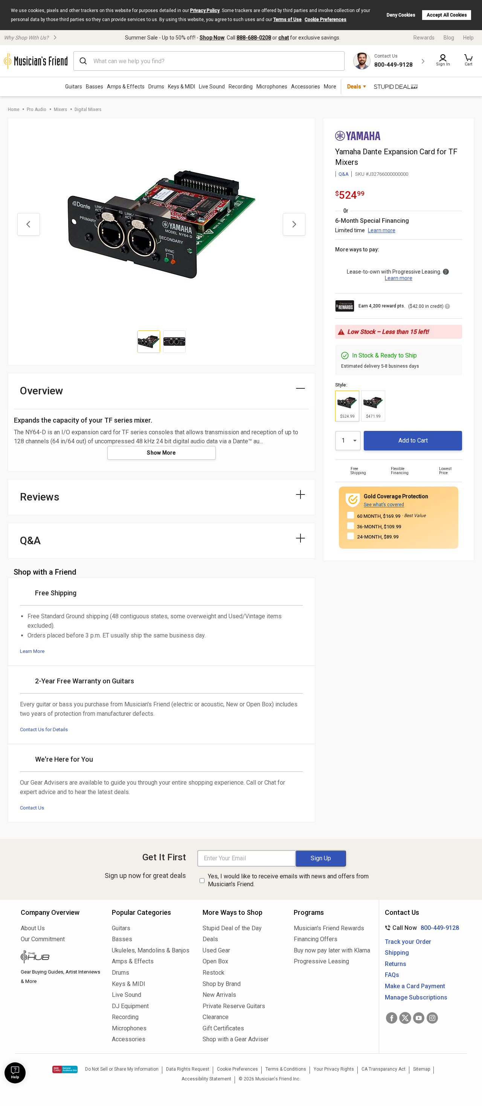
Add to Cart (413, 440)
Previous (28, 224)
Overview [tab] (41, 391)
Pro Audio (36, 109)
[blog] (61, 957)
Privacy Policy (205, 10)
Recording (241, 87)
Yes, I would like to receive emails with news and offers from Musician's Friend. (288, 880)
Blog (449, 38)
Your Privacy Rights (334, 1069)
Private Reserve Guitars (234, 1006)
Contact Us (32, 808)
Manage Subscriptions (416, 997)
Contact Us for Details (44, 729)
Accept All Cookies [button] (447, 15)
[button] (468, 61)
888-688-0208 (253, 38)
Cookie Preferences (325, 19)
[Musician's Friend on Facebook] (391, 1018)
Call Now (420, 927)
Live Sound (212, 87)
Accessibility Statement (206, 1079)
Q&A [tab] (30, 540)
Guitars (73, 87)
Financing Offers (315, 939)
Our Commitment (43, 939)
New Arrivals (219, 994)
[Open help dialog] (15, 1072)
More (330, 87)
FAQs (392, 974)
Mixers (60, 109)
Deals (210, 939)
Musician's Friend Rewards (329, 928)
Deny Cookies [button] (401, 15)
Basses (94, 87)
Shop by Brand (222, 983)
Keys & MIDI (181, 87)
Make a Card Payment (415, 986)
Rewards (424, 38)
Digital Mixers (88, 109)
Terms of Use (287, 19)
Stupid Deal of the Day (232, 928)
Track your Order (408, 941)
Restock (213, 972)
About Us (33, 928)
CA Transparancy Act (384, 1069)
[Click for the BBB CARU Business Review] (65, 1069)
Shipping (397, 952)
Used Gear (216, 950)
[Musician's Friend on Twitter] (405, 1018)
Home (13, 109)
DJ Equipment (130, 1006)
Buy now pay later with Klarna (332, 950)
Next (294, 224)
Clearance (216, 1017)
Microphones (271, 87)
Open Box (215, 961)
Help (468, 38)
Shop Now (212, 38)
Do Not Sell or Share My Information (122, 1069)
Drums (156, 87)
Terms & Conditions (285, 1069)
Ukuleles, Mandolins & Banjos (150, 950)
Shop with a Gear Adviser (235, 1039)
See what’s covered (384, 504)
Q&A (344, 174)
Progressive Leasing (321, 961)
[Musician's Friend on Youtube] (419, 1018)
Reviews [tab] (39, 497)
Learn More (32, 651)
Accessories (305, 87)
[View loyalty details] (447, 307)
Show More (161, 453)
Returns (395, 964)
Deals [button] (354, 87)
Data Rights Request (187, 1069)
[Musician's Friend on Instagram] (432, 1018)
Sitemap (421, 1069)
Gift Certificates (223, 1028)
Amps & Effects (126, 87)
